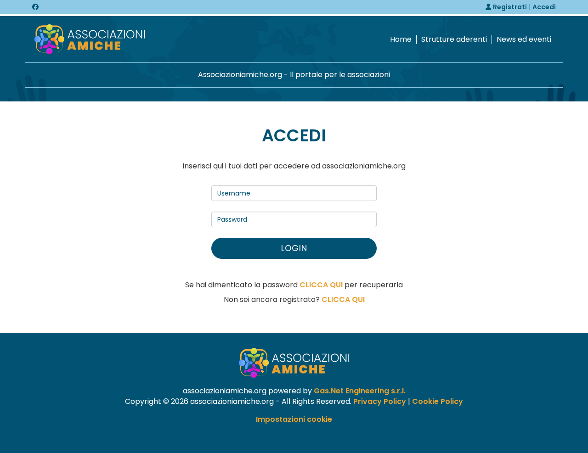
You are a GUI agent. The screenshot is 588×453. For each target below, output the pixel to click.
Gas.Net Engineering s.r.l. (360, 391)
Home (401, 39)
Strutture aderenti (454, 39)
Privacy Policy (379, 401)
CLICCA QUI (321, 285)
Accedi (544, 6)
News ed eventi (524, 39)
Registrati (510, 6)
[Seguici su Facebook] (35, 6)
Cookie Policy (437, 401)
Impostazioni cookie (294, 419)
